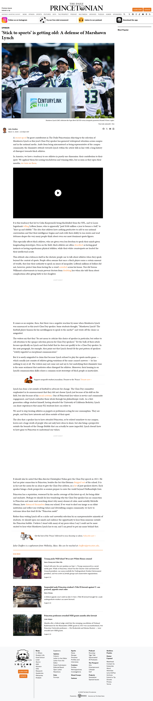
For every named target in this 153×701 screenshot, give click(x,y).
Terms (109, 684)
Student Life (40, 655)
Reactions (56, 672)
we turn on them (28, 163)
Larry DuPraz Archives (111, 674)
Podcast (92, 651)
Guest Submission (59, 665)
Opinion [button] (31, 14)
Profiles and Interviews (75, 661)
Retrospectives (76, 669)
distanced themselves (35, 504)
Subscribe (138, 10)
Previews (74, 657)
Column (56, 656)
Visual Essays (76, 675)
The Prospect (93, 663)
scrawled (63, 267)
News (38, 651)
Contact (17, 14)
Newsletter (93, 677)
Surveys (56, 677)
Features (74, 665)
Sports (73, 651)
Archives (92, 14)
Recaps (73, 655)
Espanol (109, 658)
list (75, 485)
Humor (108, 14)
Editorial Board (58, 667)
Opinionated (93, 657)
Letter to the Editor (60, 658)
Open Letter (57, 669)
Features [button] (47, 14)
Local (37, 660)
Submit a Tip (111, 677)
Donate (147, 10)
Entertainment (94, 667)
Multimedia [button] (83, 14)
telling (26, 226)
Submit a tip (6, 10)
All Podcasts (93, 660)
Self (90, 672)
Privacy (109, 682)
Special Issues (94, 679)
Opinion (56, 654)
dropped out (79, 482)
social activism (45, 395)
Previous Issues (7, 8)
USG (37, 669)
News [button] (25, 14)
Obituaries (39, 675)
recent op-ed (21, 137)
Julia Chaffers (13, 129)
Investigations (76, 672)
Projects (92, 675)
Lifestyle (92, 669)
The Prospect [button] (63, 14)
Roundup (92, 653)
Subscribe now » (89, 535)
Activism (39, 666)
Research (39, 671)
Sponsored (117, 14)
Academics (39, 673)
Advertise (11, 14)
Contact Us (110, 664)
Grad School (40, 657)
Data (55, 675)
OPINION (5, 27)
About (109, 668)
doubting (67, 270)
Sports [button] (39, 14)
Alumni (38, 662)
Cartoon (74, 678)
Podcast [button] (73, 14)
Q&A (37, 664)
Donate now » (86, 379)
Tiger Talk (92, 655)
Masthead (5, 14)
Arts (90, 665)
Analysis (38, 678)
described (78, 244)
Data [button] (54, 14)
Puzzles (101, 14)
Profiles (73, 667)
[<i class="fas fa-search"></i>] (124, 14)
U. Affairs (39, 653)
